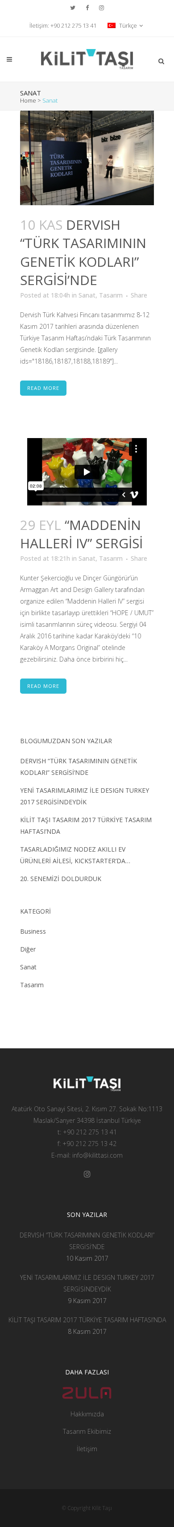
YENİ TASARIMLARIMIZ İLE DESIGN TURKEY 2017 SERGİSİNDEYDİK (87, 1283)
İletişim (87, 1448)
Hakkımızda (87, 1414)
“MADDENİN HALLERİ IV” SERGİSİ (81, 534)
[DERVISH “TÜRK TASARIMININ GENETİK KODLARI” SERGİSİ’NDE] (87, 158)
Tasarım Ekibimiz (87, 1431)
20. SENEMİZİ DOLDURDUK (60, 878)
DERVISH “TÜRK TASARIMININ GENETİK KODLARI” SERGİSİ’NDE (83, 252)
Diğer (28, 949)
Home (28, 100)
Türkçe (127, 25)
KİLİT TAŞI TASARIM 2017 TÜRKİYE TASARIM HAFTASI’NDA (87, 1320)
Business (33, 931)
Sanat (87, 295)
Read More (43, 388)
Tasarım (111, 295)
